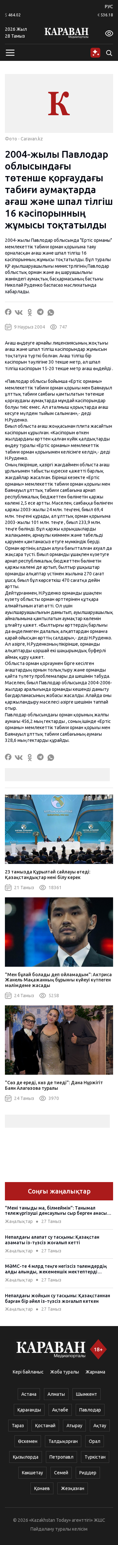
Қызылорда (25, 1457)
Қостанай (45, 1425)
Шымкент (86, 1394)
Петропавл (61, 1457)
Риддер (87, 1472)
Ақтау (99, 1425)
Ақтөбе (60, 1409)
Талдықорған (63, 1441)
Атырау (74, 1425)
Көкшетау (32, 1472)
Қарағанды (29, 1409)
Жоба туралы (64, 1371)
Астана (28, 1394)
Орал (94, 1441)
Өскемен (27, 1441)
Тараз (18, 1425)
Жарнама (95, 1371)
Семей (61, 1472)
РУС (109, 6)
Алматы (56, 1394)
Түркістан (95, 1457)
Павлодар (90, 1409)
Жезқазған (72, 1488)
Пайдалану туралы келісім (59, 1529)
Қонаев (42, 1488)
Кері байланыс (28, 1371)
